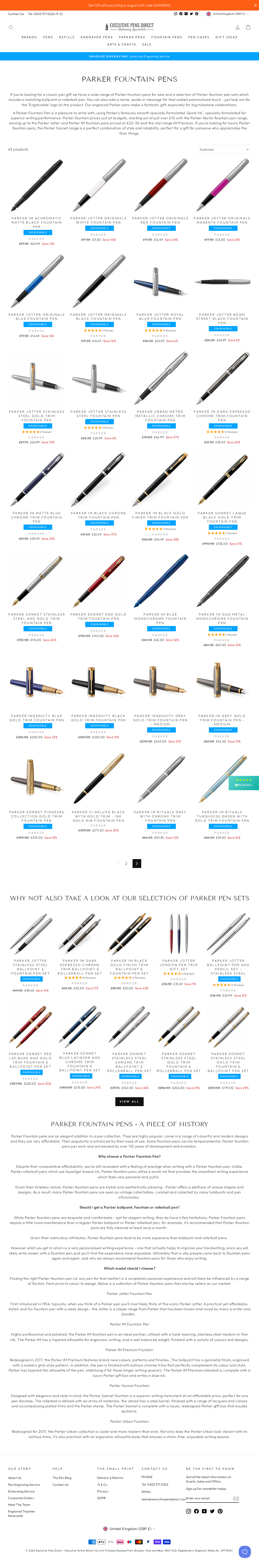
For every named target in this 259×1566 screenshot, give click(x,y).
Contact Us (16, 14)
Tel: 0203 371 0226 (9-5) (45, 14)
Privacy (102, 1491)
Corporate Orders (21, 1498)
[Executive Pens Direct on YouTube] (204, 1511)
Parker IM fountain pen (94, 1334)
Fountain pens (166, 37)
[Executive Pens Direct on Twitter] (212, 1511)
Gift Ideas (226, 37)
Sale (147, 44)
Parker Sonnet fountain (109, 1395)
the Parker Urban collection (71, 1431)
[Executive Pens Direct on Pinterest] (220, 1511)
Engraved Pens (97, 37)
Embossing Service (21, 1491)
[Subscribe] (236, 1498)
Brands (29, 37)
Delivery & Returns (110, 1478)
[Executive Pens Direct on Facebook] (196, 1511)
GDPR (101, 1498)
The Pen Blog (62, 1478)
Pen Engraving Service (24, 1485)
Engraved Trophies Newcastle (21, 1513)
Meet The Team (19, 1505)
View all (130, 1101)
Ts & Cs (102, 1485)
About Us (14, 1478)
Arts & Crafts (121, 44)
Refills (67, 37)
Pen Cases (198, 37)
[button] (99, 330)
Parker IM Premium (67, 1360)
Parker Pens (132, 37)
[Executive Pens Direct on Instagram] (188, 1511)
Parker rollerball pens (29, 1171)
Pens (48, 37)
